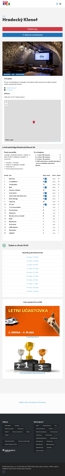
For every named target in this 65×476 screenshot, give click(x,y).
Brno (56, 425)
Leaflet (52, 141)
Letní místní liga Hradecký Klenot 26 (32, 373)
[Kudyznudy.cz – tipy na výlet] (8, 450)
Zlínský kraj (39, 435)
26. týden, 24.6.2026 (33, 287)
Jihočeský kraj (39, 447)
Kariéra (28, 432)
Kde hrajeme (8, 425)
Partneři (7, 432)
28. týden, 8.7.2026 (32, 280)
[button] (33, 122)
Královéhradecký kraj (41, 438)
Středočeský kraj (47, 425)
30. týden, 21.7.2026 (33, 272)
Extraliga (17, 425)
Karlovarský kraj (50, 444)
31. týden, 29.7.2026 (33, 268)
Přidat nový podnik (9, 428)
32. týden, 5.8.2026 (32, 265)
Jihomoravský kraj (40, 428)
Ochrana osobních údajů (24, 441)
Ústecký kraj (50, 441)
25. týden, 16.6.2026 (33, 291)
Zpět (3, 16)
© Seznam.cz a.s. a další (56, 141)
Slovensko (49, 447)
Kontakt (7, 435)
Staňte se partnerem (18, 432)
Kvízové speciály (40, 450)
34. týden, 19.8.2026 (33, 257)
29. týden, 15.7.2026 (33, 276)
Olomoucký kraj (54, 432)
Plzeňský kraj (39, 444)
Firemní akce (20, 428)
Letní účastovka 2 (32, 337)
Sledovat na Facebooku (33, 35)
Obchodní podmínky (9, 441)
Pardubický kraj (53, 438)
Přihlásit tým (32, 29)
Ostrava (51, 428)
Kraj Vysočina (48, 435)
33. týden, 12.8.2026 (33, 261)
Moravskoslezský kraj (41, 432)
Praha (37, 425)
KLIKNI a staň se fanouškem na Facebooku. (32, 402)
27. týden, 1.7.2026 (32, 284)
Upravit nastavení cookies (11, 444)
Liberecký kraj (39, 441)
